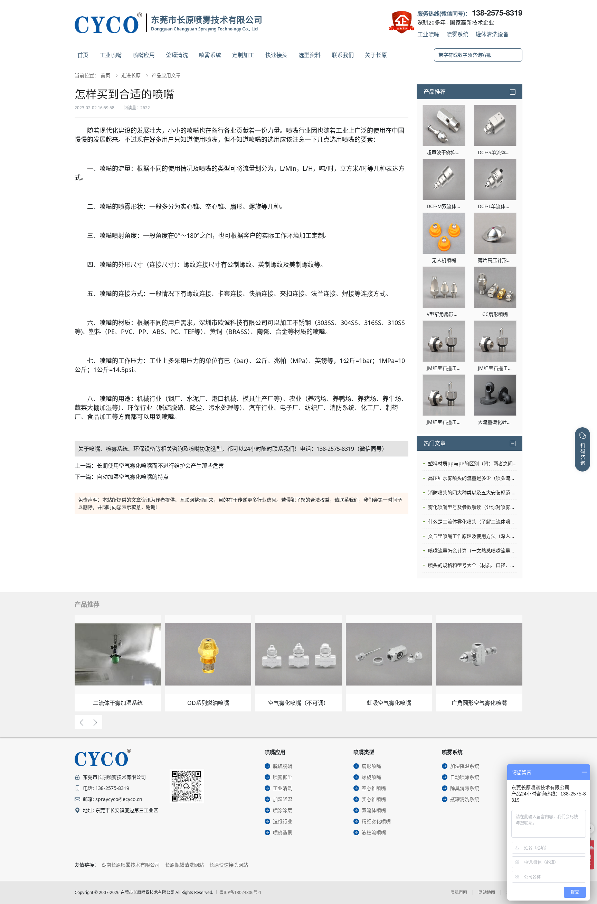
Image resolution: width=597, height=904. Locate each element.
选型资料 (309, 55)
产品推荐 (435, 91)
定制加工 (243, 55)
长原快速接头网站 (228, 864)
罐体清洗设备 (492, 34)
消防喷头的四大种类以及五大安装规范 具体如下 (472, 492)
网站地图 (486, 892)
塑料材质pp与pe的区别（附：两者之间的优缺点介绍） (472, 463)
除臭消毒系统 (464, 788)
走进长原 (131, 75)
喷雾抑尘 (282, 777)
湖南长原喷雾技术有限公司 (131, 864)
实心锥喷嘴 (374, 799)
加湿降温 (282, 799)
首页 (82, 55)
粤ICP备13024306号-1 (240, 892)
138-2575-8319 (497, 12)
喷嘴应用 (144, 55)
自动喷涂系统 (464, 777)
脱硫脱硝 (282, 766)
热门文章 (435, 443)
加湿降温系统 (464, 766)
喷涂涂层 (282, 810)
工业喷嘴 (428, 34)
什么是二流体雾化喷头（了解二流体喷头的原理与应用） (472, 521)
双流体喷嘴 (374, 810)
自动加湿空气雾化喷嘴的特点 (133, 477)
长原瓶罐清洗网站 (184, 864)
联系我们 (343, 55)
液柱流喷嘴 (374, 832)
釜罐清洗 (177, 55)
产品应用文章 (166, 75)
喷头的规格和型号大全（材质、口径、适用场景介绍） (472, 565)
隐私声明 (459, 892)
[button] (81, 722)
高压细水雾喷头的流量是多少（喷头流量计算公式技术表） (472, 478)
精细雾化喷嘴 (376, 821)
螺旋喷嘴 (371, 777)
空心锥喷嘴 (374, 788)
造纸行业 (282, 821)
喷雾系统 (457, 34)
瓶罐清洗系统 (464, 799)
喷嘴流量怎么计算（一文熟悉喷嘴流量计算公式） (472, 550)
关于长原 (376, 55)
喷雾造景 (282, 832)
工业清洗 (282, 788)
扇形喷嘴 (371, 766)
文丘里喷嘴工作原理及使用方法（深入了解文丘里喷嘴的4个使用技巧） (472, 536)
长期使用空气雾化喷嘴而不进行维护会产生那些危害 (160, 465)
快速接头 (276, 55)
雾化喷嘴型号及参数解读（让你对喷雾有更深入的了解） (472, 507)
